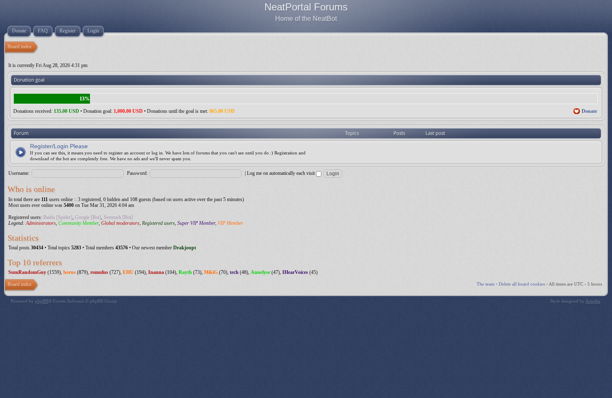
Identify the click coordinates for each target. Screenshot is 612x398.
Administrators (41, 223)
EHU (128, 272)
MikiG (211, 272)
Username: (19, 173)
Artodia (592, 300)
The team (486, 283)
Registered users (158, 223)
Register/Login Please (59, 146)
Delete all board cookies (522, 283)
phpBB (41, 300)
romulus (99, 272)
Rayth (185, 272)
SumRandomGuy (27, 272)
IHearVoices (295, 272)
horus (69, 272)
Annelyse (260, 272)
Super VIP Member (196, 223)
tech (234, 272)
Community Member (78, 223)
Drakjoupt (184, 248)
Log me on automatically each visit (281, 173)
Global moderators (120, 223)
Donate (589, 111)
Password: (137, 173)
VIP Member (230, 223)
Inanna (156, 272)
